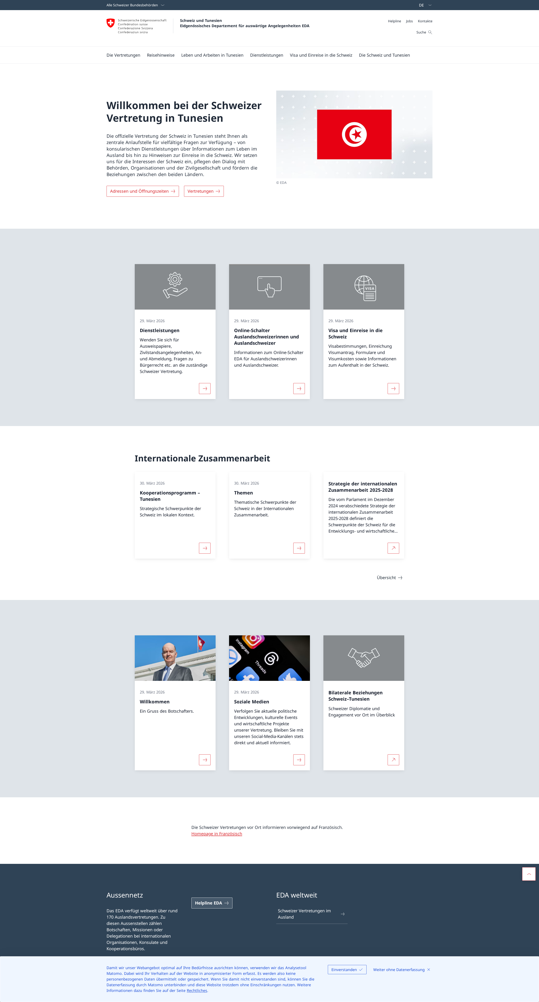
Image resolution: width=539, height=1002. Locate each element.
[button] (123, 55)
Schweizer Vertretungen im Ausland (304, 914)
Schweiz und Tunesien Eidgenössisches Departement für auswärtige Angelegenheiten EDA (244, 23)
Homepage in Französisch (216, 833)
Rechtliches (197, 990)
